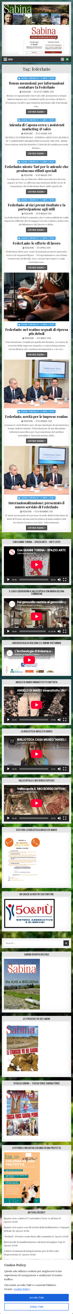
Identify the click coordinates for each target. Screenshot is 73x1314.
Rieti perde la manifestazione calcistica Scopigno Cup (33, 1242)
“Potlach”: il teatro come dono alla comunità (27, 1236)
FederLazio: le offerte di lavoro (36, 243)
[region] (36, 1287)
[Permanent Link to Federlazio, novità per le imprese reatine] (36, 384)
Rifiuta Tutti (36, 1306)
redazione (26, 92)
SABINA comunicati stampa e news (38, 78)
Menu (10, 59)
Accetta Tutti (36, 1297)
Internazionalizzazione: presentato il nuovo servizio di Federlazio (36, 505)
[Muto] (59, 579)
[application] (36, 564)
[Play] (8, 579)
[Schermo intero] (64, 579)
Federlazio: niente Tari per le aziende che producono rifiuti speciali (36, 168)
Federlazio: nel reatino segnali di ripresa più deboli (36, 331)
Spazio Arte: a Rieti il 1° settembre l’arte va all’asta (31, 1218)
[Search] (62, 59)
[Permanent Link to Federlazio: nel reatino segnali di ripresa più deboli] (36, 297)
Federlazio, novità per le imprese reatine (36, 416)
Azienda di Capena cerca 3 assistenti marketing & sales (36, 127)
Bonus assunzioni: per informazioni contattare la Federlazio (36, 85)
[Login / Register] (67, 59)
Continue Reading (37, 111)
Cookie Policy (22, 1289)
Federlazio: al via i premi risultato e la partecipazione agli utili (36, 207)
